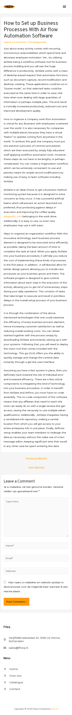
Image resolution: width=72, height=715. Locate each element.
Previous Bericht (36, 458)
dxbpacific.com (13, 216)
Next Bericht (36, 467)
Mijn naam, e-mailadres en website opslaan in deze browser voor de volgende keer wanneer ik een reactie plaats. (36, 587)
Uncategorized (37, 42)
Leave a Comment (15, 42)
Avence (54, 709)
